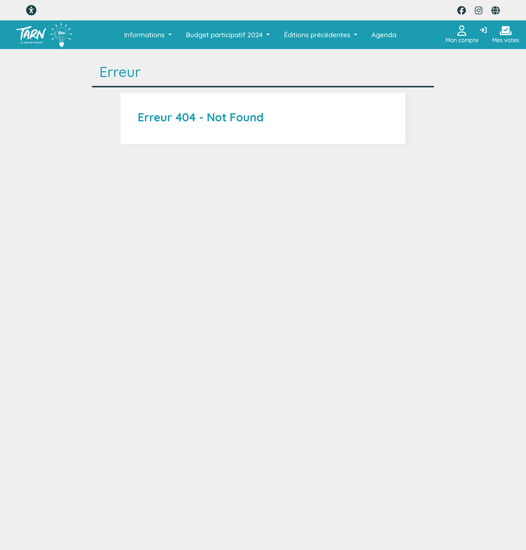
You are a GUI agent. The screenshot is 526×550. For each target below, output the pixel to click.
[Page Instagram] (478, 10)
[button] (148, 35)
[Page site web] (496, 10)
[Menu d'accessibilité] (31, 10)
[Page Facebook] (462, 10)
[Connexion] (483, 30)
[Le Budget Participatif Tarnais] (44, 35)
